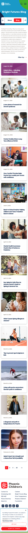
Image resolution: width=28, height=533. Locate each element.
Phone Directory (6, 498)
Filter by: (21, 57)
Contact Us (4, 491)
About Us (4, 501)
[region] (14, 520)
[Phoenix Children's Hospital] (6, 4)
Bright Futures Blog (21, 494)
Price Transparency (21, 496)
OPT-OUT (14, 524)
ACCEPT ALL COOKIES (14, 528)
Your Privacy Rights (7, 520)
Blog (17, 20)
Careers (17, 491)
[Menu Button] (25, 4)
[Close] (25, 510)
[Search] (21, 4)
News (10, 20)
